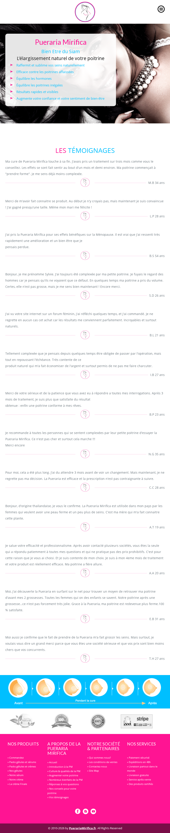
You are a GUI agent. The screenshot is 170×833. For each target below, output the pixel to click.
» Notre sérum (15, 775)
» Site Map (93, 770)
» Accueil (52, 762)
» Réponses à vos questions (63, 784)
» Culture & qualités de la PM (63, 771)
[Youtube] (93, 811)
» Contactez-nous (97, 766)
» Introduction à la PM (60, 766)
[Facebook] (78, 811)
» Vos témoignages (58, 797)
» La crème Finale (17, 784)
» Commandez (16, 757)
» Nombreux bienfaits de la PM (65, 779)
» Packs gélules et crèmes (22, 766)
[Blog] (86, 811)
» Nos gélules (15, 770)
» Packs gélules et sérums (22, 762)
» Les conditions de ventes (102, 762)
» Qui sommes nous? (99, 757)
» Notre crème (15, 779)
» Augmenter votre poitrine (62, 775)
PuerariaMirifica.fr (82, 828)
